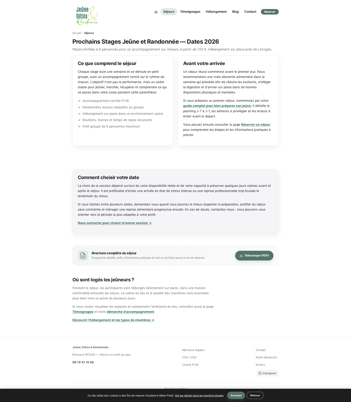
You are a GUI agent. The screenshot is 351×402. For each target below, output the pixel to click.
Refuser (255, 395)
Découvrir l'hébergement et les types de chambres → (113, 320)
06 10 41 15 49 (83, 362)
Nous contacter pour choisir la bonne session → (115, 223)
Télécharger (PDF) (256, 255)
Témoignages (190, 11)
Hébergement (216, 11)
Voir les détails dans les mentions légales (199, 395)
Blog (235, 11)
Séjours (168, 11)
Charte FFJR (190, 364)
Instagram (269, 373)
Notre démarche (266, 357)
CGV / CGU (189, 357)
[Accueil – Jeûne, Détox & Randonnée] (87, 11)
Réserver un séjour (255, 124)
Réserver (269, 11)
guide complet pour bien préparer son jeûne (217, 106)
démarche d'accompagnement (130, 312)
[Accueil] (156, 11)
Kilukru (260, 364)
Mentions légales (193, 350)
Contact (250, 11)
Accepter (236, 395)
